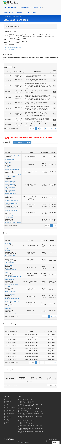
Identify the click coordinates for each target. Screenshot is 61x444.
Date (7, 71)
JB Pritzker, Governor (52, 439)
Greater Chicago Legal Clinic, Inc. (13, 155)
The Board (19, 12)
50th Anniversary (32, 12)
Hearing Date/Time (10, 331)
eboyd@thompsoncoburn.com (12, 298)
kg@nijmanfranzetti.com (10, 187)
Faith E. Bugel (8, 162)
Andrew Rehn (8, 308)
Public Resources (8, 12)
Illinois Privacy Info (10, 413)
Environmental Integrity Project (12, 169)
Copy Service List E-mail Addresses (22, 142)
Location (30, 331)
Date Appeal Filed (22, 378)
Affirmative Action (10, 411)
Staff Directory (9, 401)
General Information (10, 400)
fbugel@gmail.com (9, 166)
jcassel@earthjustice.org (10, 269)
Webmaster (8, 423)
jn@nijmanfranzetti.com (10, 181)
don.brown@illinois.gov (10, 207)
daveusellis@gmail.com (10, 291)
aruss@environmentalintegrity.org (13, 174)
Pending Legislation (10, 407)
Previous (32, 128)
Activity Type (17, 71)
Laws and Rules (37, 7)
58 (51, 128)
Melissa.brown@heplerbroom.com (13, 222)
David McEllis (8, 287)
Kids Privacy (8, 417)
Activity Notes (37, 71)
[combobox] (56, 442)
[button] (17, 7)
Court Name (32, 378)
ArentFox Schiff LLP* (9, 279)
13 (51, 362)
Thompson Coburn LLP (10, 294)
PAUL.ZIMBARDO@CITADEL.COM (13, 277)
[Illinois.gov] (9, 439)
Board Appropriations (7, 419)
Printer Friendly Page (9, 49)
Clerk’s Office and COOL (10, 7)
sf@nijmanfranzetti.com (10, 184)
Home (5, 16)
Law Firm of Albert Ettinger (11, 210)
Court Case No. (10, 378)
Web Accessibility (12, 441)
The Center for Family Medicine (12, 301)
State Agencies (25, 442)
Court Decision (41, 378)
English (54, 442)
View (54, 76)
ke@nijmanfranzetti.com (10, 190)
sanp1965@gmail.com (10, 306)
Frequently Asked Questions (9, 403)
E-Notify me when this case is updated (13, 47)
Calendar (8, 406)
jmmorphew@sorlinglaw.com (11, 200)
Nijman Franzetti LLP (10, 176)
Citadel (6, 272)
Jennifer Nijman (8, 243)
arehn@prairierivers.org (10, 313)
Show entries (10, 67)
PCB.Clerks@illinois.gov (23, 410)
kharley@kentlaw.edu (10, 159)
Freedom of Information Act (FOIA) (9, 409)
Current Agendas (24, 7)
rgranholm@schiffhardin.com (11, 284)
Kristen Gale (8, 250)
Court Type (50, 378)
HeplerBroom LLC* (9, 217)
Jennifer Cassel (8, 265)
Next (55, 128)
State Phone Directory (24, 441)
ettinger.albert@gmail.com (11, 215)
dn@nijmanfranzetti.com (10, 193)
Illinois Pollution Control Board (12, 203)
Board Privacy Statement (8, 415)
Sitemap (7, 422)
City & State (50, 331)
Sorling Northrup (8, 196)
